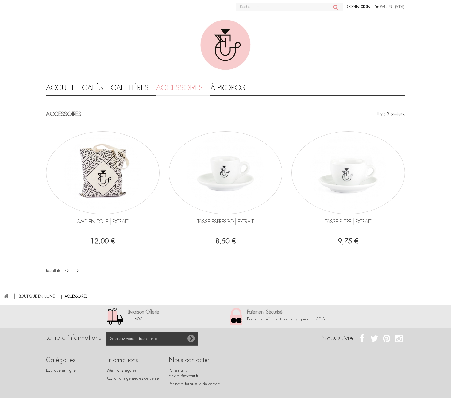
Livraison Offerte (143, 312)
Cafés (92, 87)
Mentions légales (121, 370)
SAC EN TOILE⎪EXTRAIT (102, 221)
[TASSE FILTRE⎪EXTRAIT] (348, 172)
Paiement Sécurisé (265, 312)
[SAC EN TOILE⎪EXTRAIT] (102, 172)
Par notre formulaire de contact (194, 383)
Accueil (60, 87)
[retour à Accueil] (6, 296)
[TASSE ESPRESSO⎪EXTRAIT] (225, 172)
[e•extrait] (225, 45)
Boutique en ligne (61, 370)
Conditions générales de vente (133, 378)
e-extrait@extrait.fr (183, 375)
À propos (227, 87)
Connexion (358, 6)
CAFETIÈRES (129, 87)
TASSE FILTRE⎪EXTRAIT (348, 221)
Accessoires (179, 87)
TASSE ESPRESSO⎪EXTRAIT (225, 221)
